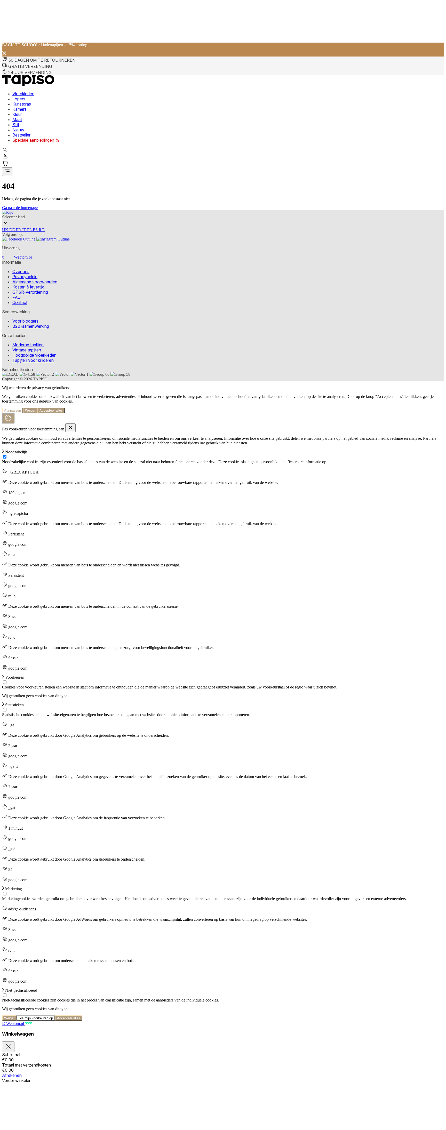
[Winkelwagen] (223, 163)
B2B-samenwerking (30, 326)
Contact (19, 302)
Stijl (15, 124)
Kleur (17, 114)
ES (36, 230)
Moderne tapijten (28, 344)
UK (5, 230)
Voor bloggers (25, 321)
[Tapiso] (28, 84)
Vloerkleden (23, 93)
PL (30, 230)
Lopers (18, 98)
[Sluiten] (8, 1046)
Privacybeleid (24, 276)
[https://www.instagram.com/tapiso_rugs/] (53, 239)
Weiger (30, 410)
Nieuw (18, 129)
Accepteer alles (51, 410)
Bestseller (21, 135)
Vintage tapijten (26, 349)
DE (12, 230)
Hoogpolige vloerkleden (34, 355)
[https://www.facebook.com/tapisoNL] (18, 239)
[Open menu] (7, 171)
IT (24, 230)
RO (42, 230)
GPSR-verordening (30, 292)
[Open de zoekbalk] (5, 150)
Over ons (20, 271)
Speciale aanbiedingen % (35, 140)
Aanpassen (12, 410)
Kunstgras (21, 104)
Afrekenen (12, 1075)
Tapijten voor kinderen (33, 360)
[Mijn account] (5, 158)
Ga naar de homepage (20, 207)
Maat (17, 119)
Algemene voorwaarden (34, 281)
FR (19, 230)
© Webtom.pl (17, 257)
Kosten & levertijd (28, 287)
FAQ (16, 297)
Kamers (19, 109)
